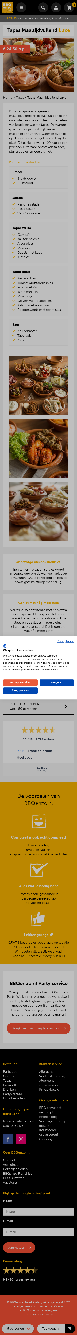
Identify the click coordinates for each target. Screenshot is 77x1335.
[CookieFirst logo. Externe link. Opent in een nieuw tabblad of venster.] (4, 646)
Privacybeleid (65, 641)
